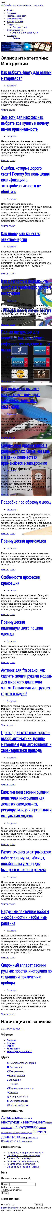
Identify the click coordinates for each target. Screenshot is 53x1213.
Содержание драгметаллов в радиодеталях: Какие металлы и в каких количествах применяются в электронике (25, 454)
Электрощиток (26, 1141)
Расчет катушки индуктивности (23, 1161)
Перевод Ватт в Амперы (19, 1158)
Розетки (10, 1133)
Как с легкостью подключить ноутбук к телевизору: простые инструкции (26, 287)
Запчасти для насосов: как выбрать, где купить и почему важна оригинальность (25, 123)
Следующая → (16, 1028)
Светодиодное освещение (22, 1133)
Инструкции (11, 35)
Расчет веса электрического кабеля (25, 1152)
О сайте (11, 1043)
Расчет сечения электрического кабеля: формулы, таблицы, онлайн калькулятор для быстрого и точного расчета (26, 860)
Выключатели (25, 1118)
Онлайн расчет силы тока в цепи (23, 1155)
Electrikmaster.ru (9, 1207)
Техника (10, 10)
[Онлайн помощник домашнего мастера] (22, 5)
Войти (4, 1193)
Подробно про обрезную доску (26, 502)
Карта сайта (13, 1048)
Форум (11, 1045)
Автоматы (9, 1117)
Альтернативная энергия (25, 32)
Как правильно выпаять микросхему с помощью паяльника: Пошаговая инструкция (20, 397)
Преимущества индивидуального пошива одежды (22, 628)
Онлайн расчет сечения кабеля (23, 1166)
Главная (11, 1040)
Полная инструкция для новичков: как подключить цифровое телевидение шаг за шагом (25, 340)
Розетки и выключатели (17, 15)
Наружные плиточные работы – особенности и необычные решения (25, 917)
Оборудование (13, 24)
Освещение (11, 13)
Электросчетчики (11, 1140)
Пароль (5, 1184)
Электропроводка (14, 18)
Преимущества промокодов (23, 541)
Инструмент (34, 1122)
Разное (16, 38)
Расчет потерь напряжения (21, 1163)
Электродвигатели (15, 21)
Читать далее (8, 109)
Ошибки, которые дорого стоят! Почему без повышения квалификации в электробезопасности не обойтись (25, 179)
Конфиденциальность (19, 1051)
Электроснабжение (15, 29)
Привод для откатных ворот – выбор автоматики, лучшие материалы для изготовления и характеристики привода (26, 741)
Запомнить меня (13, 1190)
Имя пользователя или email (15, 1178)
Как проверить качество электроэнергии (20, 236)
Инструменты (19, 27)
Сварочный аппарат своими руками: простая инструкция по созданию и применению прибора (26, 974)
